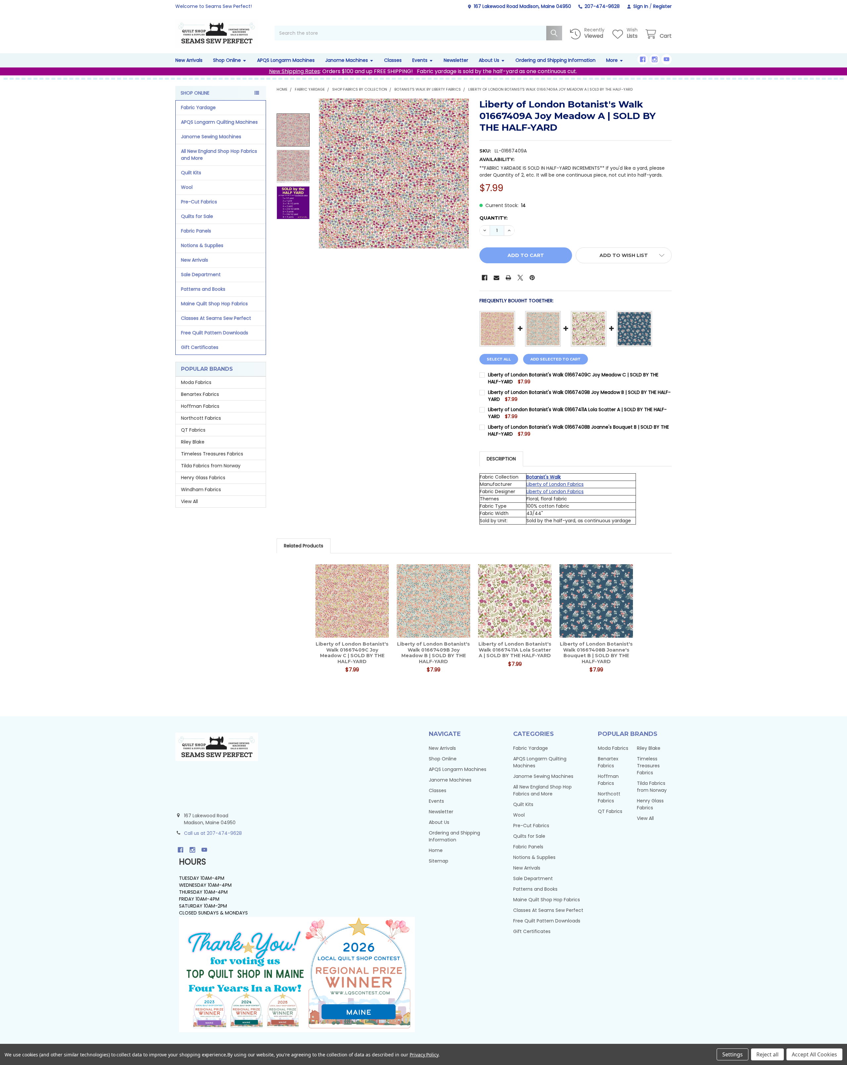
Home (436, 850)
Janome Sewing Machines (211, 136)
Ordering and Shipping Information (555, 60)
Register (662, 6)
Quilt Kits (191, 172)
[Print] (508, 278)
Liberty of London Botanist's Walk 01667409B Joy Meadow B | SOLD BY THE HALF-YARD (433, 652)
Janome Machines (346, 60)
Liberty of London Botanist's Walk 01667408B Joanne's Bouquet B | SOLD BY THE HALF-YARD (596, 652)
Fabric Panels (196, 231)
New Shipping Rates (294, 71)
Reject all (767, 1054)
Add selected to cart (555, 359)
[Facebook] (643, 59)
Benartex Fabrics (200, 394)
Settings (732, 1054)
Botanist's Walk (543, 477)
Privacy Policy (424, 1054)
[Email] (496, 278)
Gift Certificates (199, 347)
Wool (187, 187)
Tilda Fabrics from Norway (211, 465)
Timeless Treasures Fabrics (212, 453)
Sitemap (438, 861)
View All (189, 501)
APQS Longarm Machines (286, 60)
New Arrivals (188, 60)
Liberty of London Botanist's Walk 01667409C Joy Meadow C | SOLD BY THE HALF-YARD (352, 652)
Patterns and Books (203, 289)
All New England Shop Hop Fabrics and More (219, 154)
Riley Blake (192, 442)
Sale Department (201, 274)
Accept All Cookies (814, 1054)
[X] (520, 278)
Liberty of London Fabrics (555, 484)
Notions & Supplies (202, 245)
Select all (499, 359)
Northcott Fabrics (201, 418)
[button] (624, 255)
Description (501, 458)
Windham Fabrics (201, 489)
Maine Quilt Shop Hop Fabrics (214, 303)
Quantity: (493, 218)
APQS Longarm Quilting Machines (219, 122)
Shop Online (227, 60)
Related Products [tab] (303, 545)
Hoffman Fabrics (200, 406)
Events (419, 60)
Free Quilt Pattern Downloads (214, 332)
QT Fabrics (193, 430)
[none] (394, 173)
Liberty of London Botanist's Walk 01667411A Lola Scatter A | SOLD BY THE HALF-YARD (514, 650)
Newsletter (456, 60)
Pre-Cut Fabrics (199, 201)
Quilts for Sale (197, 216)
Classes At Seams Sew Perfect (216, 318)
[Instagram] (654, 59)
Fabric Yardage (198, 107)
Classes (393, 60)
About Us (489, 60)
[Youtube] (666, 59)
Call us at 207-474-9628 (213, 833)
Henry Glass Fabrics (203, 477)
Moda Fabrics (196, 382)
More (612, 60)
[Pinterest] (532, 278)
